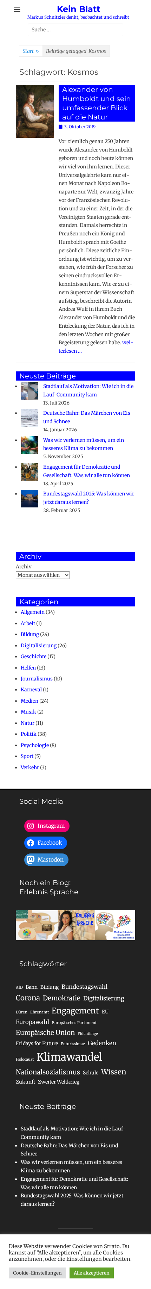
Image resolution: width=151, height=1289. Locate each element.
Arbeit (28, 623)
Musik (28, 712)
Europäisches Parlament (74, 1022)
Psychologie (35, 745)
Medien (29, 701)
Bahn (32, 987)
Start (31, 51)
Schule (90, 1072)
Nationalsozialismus (48, 1072)
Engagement (75, 1011)
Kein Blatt (78, 9)
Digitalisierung (39, 645)
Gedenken (102, 1043)
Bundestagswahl (84, 986)
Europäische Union (45, 1033)
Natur (27, 723)
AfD (19, 987)
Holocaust (25, 1059)
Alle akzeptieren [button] (92, 1273)
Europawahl (32, 1021)
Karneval (31, 689)
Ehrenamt (39, 1012)
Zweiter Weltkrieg (58, 1082)
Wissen (113, 1072)
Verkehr (30, 767)
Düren (21, 1012)
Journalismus (37, 679)
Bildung (30, 634)
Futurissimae (73, 1044)
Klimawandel (69, 1056)
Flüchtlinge (88, 1033)
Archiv (24, 566)
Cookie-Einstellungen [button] (37, 1273)
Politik (29, 734)
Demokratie (61, 998)
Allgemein (33, 612)
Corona (28, 998)
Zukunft (25, 1082)
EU (105, 1012)
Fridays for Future (37, 1043)
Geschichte (33, 656)
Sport (27, 756)
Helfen (28, 668)
